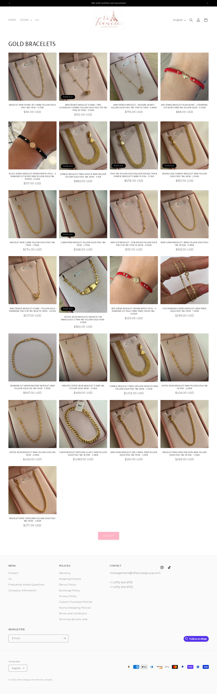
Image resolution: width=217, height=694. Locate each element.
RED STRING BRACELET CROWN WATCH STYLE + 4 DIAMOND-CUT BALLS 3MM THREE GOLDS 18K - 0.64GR (134, 311)
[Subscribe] (64, 638)
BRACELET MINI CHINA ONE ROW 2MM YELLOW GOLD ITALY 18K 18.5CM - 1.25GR (185, 453)
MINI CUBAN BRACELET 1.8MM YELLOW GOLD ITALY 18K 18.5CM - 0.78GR (184, 243)
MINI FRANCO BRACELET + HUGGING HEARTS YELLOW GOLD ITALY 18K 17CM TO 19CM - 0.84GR (134, 106)
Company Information (22, 590)
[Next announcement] (207, 3)
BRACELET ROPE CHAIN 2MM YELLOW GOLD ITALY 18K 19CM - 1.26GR (32, 519)
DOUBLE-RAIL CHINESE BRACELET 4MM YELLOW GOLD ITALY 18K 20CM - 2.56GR (184, 175)
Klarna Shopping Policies (75, 607)
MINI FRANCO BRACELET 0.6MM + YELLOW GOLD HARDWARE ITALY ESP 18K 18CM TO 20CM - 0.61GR (32, 309)
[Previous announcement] (9, 3)
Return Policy (67, 584)
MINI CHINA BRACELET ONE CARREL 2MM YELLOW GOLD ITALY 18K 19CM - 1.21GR (134, 453)
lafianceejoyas (24, 679)
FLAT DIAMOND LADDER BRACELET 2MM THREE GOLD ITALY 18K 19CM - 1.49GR (185, 309)
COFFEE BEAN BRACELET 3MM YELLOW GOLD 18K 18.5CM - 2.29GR (184, 387)
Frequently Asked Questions (26, 584)
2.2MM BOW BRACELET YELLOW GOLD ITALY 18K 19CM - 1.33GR (83, 243)
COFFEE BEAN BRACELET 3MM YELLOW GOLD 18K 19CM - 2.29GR (32, 453)
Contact (13, 573)
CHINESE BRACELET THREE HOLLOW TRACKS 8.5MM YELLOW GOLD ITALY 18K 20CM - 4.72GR (134, 387)
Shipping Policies (70, 579)
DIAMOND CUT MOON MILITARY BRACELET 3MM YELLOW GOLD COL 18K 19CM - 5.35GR (32, 387)
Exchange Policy (69, 590)
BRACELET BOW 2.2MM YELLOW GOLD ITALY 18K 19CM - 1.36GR (32, 243)
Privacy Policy (68, 596)
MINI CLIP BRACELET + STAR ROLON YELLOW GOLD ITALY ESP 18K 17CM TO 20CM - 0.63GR (134, 243)
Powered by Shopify (42, 679)
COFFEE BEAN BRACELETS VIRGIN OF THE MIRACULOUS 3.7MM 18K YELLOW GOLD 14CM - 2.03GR (83, 319)
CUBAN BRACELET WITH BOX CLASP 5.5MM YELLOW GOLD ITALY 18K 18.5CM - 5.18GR (83, 453)
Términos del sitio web (73, 619)
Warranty (65, 573)
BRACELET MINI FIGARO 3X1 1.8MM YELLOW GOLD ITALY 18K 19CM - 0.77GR (32, 106)
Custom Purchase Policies (75, 602)
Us (10, 579)
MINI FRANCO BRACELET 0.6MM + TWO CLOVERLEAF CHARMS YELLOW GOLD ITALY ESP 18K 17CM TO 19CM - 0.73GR (83, 107)
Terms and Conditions (73, 613)
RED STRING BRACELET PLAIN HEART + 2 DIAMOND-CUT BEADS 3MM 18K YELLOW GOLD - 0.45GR (184, 106)
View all (108, 535)
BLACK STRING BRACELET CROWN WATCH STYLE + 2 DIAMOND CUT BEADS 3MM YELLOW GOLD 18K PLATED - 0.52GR (32, 176)
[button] (25, 20)
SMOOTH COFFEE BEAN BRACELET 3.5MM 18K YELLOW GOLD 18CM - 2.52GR (83, 387)
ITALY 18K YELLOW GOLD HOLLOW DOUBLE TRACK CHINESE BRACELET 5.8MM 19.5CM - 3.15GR (133, 175)
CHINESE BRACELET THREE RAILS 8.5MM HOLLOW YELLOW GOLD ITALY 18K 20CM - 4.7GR (83, 175)
